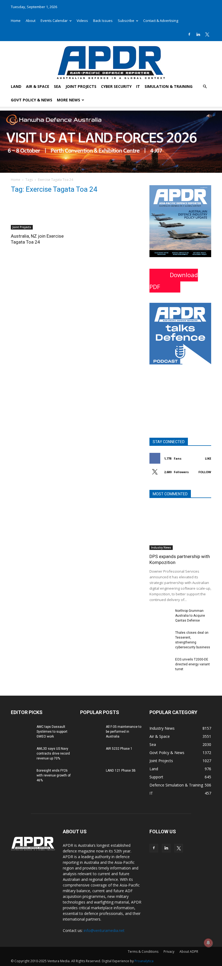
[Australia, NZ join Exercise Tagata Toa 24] (42, 214)
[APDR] (111, 60)
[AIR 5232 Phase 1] (91, 753)
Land (16, 86)
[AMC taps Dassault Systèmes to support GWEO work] (21, 731)
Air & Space (37, 86)
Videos (82, 20)
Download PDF (173, 281)
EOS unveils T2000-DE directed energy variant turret (192, 664)
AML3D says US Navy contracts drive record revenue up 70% (53, 753)
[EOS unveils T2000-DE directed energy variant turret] (160, 664)
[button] (204, 86)
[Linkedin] (198, 34)
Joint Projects (81, 86)
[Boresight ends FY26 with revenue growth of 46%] (21, 775)
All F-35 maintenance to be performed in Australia (123, 731)
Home (16, 20)
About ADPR (188, 951)
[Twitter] (207, 34)
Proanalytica (144, 961)
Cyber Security (116, 86)
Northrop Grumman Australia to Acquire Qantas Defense (190, 615)
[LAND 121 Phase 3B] (91, 775)
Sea (57, 86)
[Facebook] (189, 34)
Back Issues (103, 20)
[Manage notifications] (208, 942)
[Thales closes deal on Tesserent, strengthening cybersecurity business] (160, 637)
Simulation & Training (168, 86)
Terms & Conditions (143, 951)
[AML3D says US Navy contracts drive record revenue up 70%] (21, 753)
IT (138, 86)
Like (208, 458)
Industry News (161, 547)
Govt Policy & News (31, 99)
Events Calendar (54, 20)
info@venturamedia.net (104, 930)
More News (68, 99)
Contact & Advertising (160, 20)
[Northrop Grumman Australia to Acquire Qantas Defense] (160, 615)
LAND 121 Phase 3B (121, 770)
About (30, 20)
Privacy (169, 951)
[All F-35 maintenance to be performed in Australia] (91, 731)
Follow (204, 472)
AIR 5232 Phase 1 (119, 749)
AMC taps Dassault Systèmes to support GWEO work (52, 731)
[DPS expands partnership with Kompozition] (180, 527)
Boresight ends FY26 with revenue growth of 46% (54, 775)
